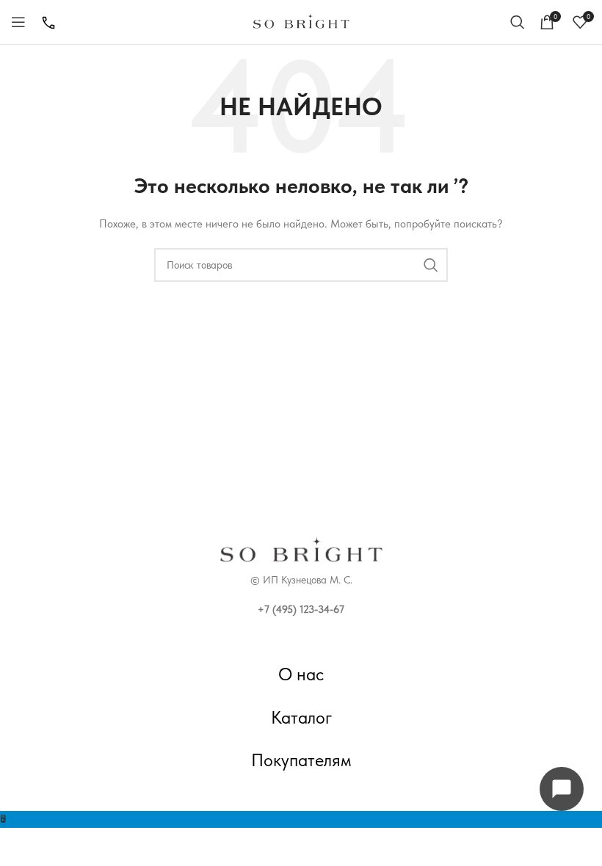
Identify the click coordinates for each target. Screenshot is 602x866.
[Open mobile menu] (18, 22)
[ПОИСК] (431, 265)
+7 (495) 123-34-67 (301, 609)
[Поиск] (517, 22)
